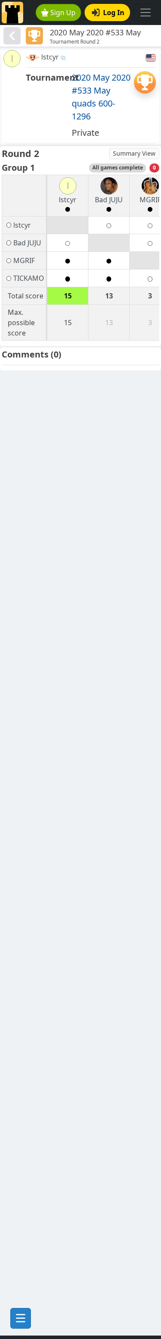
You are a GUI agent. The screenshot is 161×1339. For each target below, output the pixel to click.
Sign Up (63, 12)
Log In (114, 12)
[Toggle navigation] (146, 12)
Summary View (134, 153)
